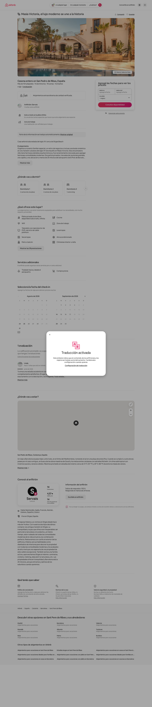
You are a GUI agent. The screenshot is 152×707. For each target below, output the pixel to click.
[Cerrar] (50, 334)
